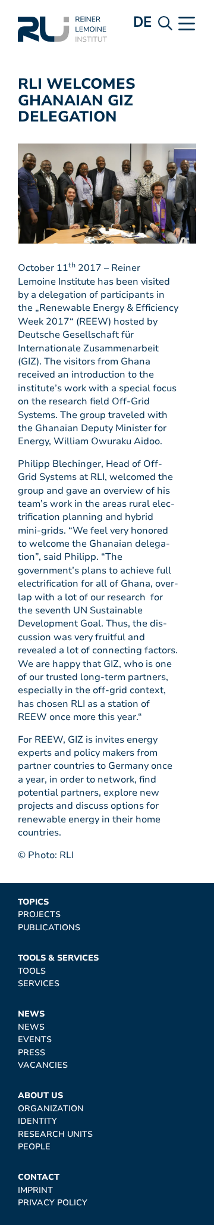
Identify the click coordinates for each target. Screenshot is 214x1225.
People (34, 1146)
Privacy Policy (52, 1202)
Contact (38, 1177)
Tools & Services (58, 957)
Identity (37, 1121)
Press (31, 1052)
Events (35, 1039)
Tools (32, 971)
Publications (49, 927)
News (31, 1013)
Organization (51, 1108)
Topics (33, 901)
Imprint (35, 1190)
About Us (40, 1095)
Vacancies (43, 1065)
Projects (39, 914)
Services (38, 983)
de (142, 21)
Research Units (55, 1134)
